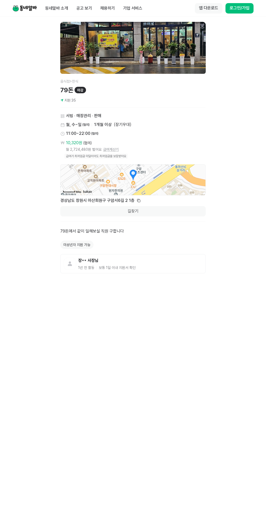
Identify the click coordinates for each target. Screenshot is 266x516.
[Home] (24, 8)
